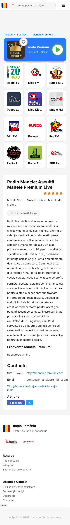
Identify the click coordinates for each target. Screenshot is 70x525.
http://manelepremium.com (45, 373)
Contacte (8, 500)
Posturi (8, 34)
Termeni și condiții (13, 491)
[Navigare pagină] (63, 5)
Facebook (16, 402)
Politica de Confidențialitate (19, 486)
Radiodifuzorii (11, 460)
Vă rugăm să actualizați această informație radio (32, 388)
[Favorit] (23, 42)
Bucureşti (22, 34)
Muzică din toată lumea (23, 213)
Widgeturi (8, 465)
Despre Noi (9, 495)
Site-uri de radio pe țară (17, 469)
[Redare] (57, 49)
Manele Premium (42, 34)
